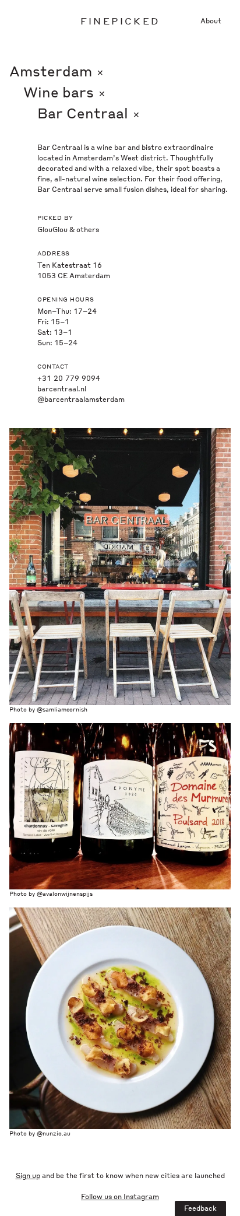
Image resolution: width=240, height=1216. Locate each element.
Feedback (200, 1208)
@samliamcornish (62, 709)
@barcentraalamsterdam (81, 399)
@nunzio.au (53, 1133)
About (210, 20)
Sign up (28, 1175)
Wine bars (64, 92)
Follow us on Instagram (120, 1196)
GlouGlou (52, 229)
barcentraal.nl (61, 388)
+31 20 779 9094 (68, 378)
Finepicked (120, 21)
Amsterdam (56, 71)
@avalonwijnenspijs (65, 893)
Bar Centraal (88, 113)
